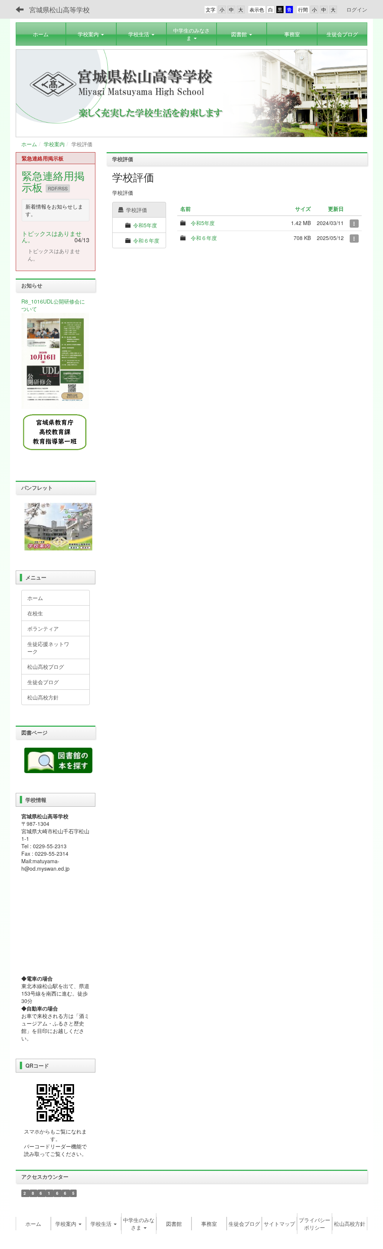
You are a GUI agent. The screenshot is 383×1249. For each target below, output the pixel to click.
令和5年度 (145, 225)
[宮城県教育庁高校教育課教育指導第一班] (55, 433)
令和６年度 (146, 240)
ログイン (356, 9)
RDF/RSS (58, 188)
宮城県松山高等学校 (59, 9)
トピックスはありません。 (52, 236)
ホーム (29, 144)
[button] (91, 34)
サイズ (303, 208)
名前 (185, 208)
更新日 (336, 208)
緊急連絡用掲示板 (53, 181)
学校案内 (54, 144)
